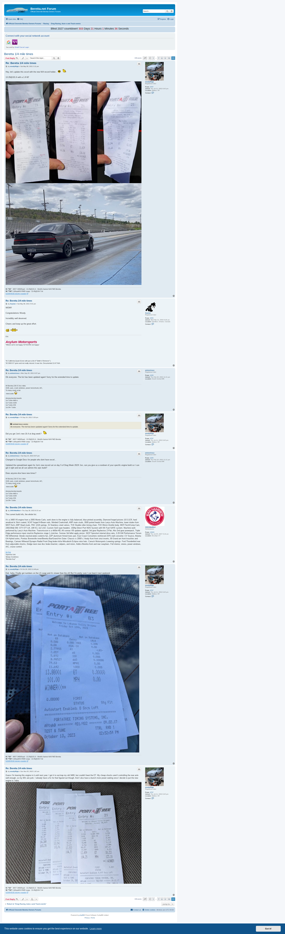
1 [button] (153, 58)
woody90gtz (149, 82)
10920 (152, 532)
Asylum (148, 313)
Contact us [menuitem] (137, 910)
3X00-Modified (150, 527)
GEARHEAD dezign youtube (16, 294)
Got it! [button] (268, 928)
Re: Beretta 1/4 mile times (21, 63)
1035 (151, 375)
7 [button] (158, 58)
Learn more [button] (96, 928)
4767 (151, 87)
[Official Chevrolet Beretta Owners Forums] (17, 9)
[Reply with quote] (139, 64)
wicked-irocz (149, 370)
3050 (151, 318)
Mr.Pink (8, 552)
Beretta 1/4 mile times (18, 54)
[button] (145, 58)
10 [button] (169, 58)
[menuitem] (20, 19)
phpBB (81, 915)
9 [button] (165, 58)
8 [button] (161, 58)
